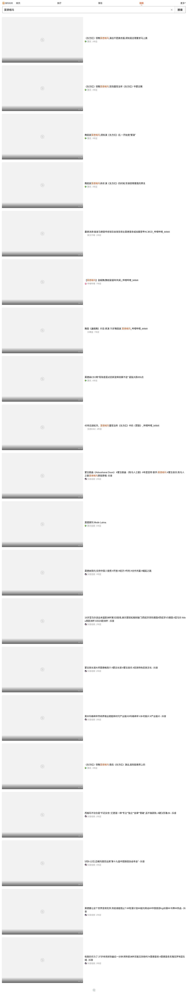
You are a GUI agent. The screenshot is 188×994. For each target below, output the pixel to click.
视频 (141, 3)
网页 (18, 3)
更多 (182, 3)
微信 (100, 3)
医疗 (59, 3)
